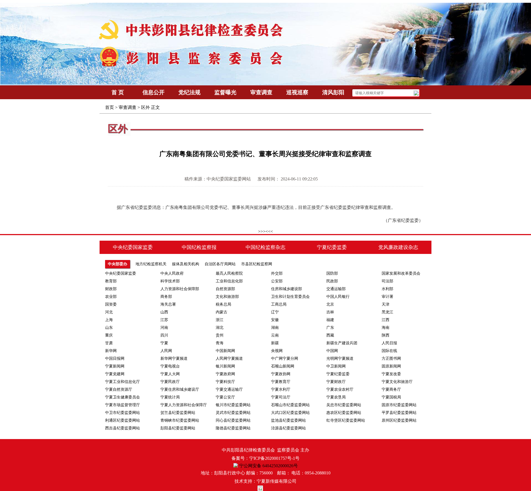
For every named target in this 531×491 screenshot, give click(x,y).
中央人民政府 (172, 273)
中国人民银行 (338, 297)
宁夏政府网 (225, 374)
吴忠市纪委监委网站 (343, 405)
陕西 (385, 335)
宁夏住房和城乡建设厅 (179, 389)
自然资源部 (225, 289)
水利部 (387, 289)
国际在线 (389, 351)
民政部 (332, 281)
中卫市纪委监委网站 (122, 413)
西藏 (330, 335)
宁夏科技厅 (225, 382)
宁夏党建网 (114, 374)
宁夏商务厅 (391, 389)
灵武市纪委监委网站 (233, 413)
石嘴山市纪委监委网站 (290, 405)
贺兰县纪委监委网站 (177, 413)
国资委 (111, 304)
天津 (385, 304)
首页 (109, 107)
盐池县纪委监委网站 (288, 420)
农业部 (111, 297)
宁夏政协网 (280, 374)
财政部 (111, 289)
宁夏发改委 (391, 374)
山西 (164, 312)
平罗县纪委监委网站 (399, 413)
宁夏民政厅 (170, 382)
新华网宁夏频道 (174, 358)
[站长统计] (265, 488)
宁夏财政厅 (336, 382)
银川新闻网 (225, 366)
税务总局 (223, 304)
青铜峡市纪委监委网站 (179, 420)
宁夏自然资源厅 (118, 389)
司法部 (387, 281)
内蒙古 (221, 312)
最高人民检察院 (229, 273)
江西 (385, 320)
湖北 (219, 327)
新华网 (111, 351)
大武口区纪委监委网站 (290, 413)
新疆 (275, 343)
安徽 (275, 320)
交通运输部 (336, 289)
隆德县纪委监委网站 (233, 428)
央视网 (277, 351)
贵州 (219, 335)
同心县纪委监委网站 (233, 420)
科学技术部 (170, 281)
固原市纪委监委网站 (399, 405)
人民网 (166, 351)
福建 (330, 320)
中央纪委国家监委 (120, 273)
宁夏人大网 (170, 374)
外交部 (277, 273)
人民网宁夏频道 (229, 358)
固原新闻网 (391, 366)
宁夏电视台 (170, 366)
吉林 (330, 312)
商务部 (166, 297)
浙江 (219, 320)
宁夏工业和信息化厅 (122, 382)
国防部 (332, 273)
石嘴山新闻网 (282, 366)
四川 (164, 335)
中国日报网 (114, 358)
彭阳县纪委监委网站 (177, 428)
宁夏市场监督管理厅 (122, 405)
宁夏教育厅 (280, 382)
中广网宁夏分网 (284, 358)
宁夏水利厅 (280, 389)
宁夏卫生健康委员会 (122, 397)
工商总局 (279, 304)
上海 (109, 320)
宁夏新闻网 (114, 366)
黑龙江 (387, 312)
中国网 (332, 351)
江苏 (164, 320)
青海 (219, 343)
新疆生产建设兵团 (341, 343)
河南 (164, 327)
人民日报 (389, 343)
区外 (145, 107)
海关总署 (168, 304)
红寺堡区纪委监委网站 (345, 420)
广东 (330, 327)
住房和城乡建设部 (286, 289)
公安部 (277, 281)
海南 (385, 327)
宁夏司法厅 (280, 397)
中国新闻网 (225, 351)
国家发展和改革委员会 (401, 273)
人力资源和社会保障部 (179, 289)
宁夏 (164, 343)
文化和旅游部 (227, 297)
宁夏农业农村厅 (339, 389)
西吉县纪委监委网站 (122, 428)
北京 (330, 304)
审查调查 (127, 107)
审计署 (387, 297)
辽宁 (275, 312)
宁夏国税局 (391, 397)
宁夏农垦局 (336, 397)
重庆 (109, 335)
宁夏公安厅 (225, 397)
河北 (109, 312)
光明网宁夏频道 (339, 358)
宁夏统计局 (170, 397)
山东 (109, 327)
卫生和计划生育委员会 (290, 297)
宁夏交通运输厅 (229, 389)
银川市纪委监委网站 (233, 405)
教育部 (111, 281)
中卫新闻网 (336, 366)
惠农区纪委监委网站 (343, 413)
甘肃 (109, 343)
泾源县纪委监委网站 (288, 428)
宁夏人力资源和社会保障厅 (183, 405)
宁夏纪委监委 (338, 374)
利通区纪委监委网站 (122, 420)
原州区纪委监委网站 (399, 420)
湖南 (275, 327)
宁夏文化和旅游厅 (397, 382)
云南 (275, 335)
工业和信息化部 (229, 281)
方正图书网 (391, 358)
